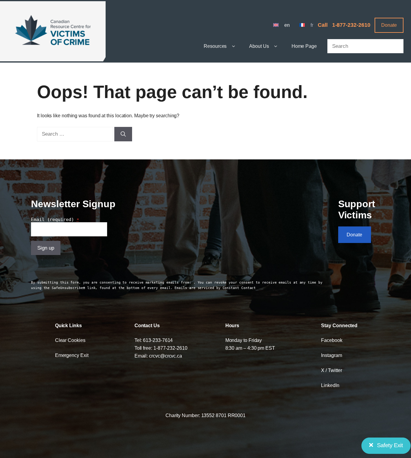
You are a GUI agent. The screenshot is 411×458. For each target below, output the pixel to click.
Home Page (304, 46)
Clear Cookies (70, 340)
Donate (389, 25)
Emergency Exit (71, 355)
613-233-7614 (158, 340)
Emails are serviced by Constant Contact (215, 288)
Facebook (331, 340)
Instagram (331, 355)
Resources (215, 46)
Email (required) (55, 219)
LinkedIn (330, 385)
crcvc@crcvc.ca (165, 355)
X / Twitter (331, 370)
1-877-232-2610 (351, 25)
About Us (259, 46)
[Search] (123, 134)
